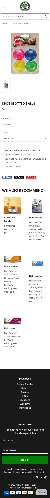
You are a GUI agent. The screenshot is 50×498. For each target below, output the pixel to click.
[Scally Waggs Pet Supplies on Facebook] (37, 477)
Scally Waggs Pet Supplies (28, 485)
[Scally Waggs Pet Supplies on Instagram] (41, 477)
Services (25, 392)
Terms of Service (12, 472)
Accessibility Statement (33, 472)
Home (4, 23)
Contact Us (25, 407)
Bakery (25, 388)
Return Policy (36, 469)
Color (5, 132)
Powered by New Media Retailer (24, 487)
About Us (25, 403)
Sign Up (25, 460)
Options (6, 118)
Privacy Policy (21, 469)
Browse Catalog (25, 384)
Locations (25, 400)
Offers (25, 395)
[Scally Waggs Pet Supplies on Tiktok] (45, 477)
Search (9, 469)
